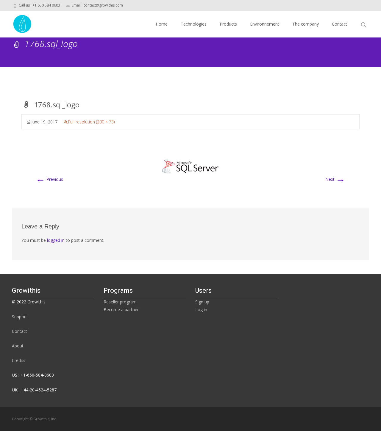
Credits (18, 360)
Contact (339, 24)
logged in (56, 240)
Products (228, 24)
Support (19, 316)
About (18, 346)
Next (335, 179)
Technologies (194, 24)
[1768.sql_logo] (190, 165)
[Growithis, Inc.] (17, 23)
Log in (201, 309)
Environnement (264, 24)
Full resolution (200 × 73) (91, 122)
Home (162, 24)
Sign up (202, 302)
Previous (49, 179)
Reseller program (120, 302)
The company (305, 24)
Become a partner (121, 309)
